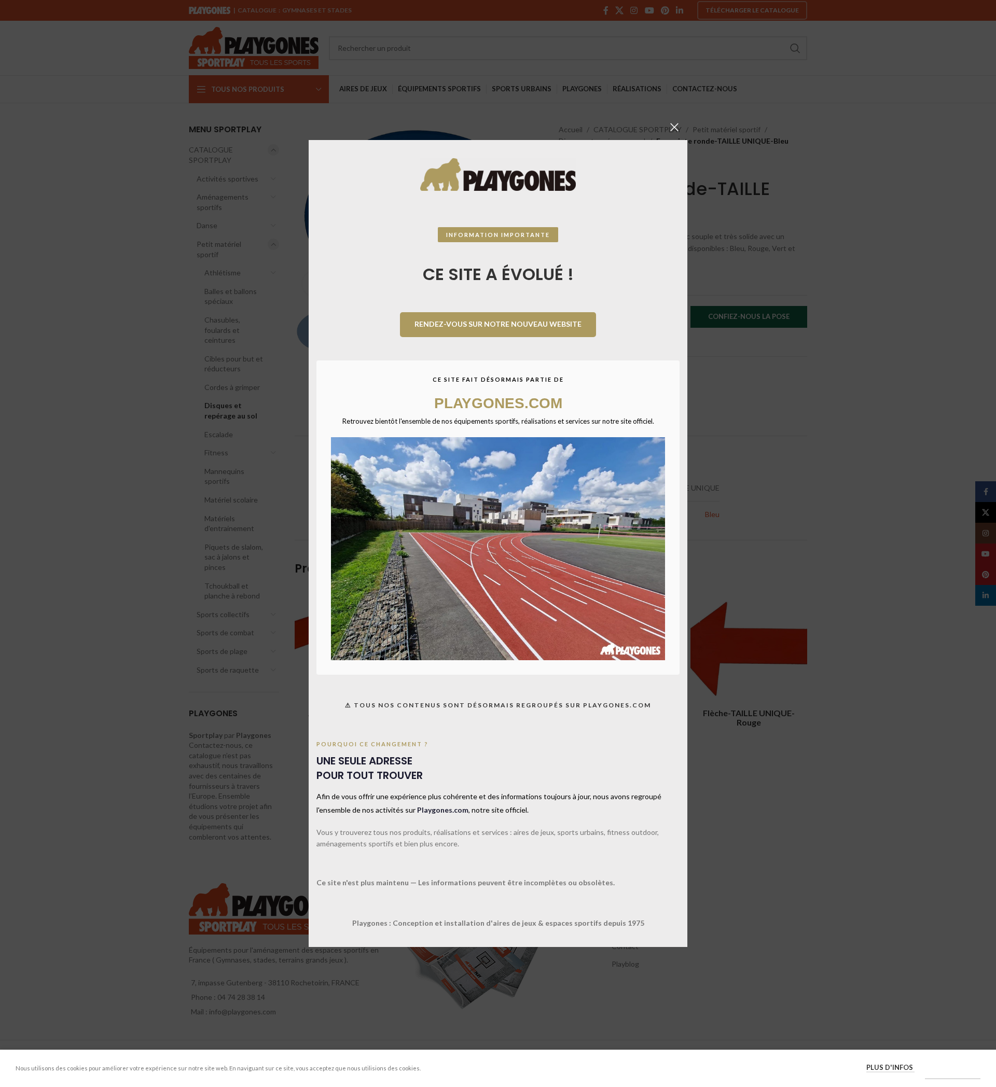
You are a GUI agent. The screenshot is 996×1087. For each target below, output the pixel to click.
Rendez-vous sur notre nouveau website (498, 323)
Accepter (952, 1068)
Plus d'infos (890, 1067)
